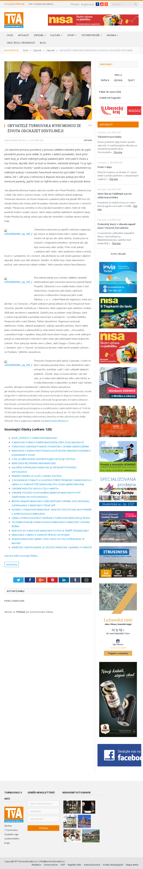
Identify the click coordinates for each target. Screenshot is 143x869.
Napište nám (74, 864)
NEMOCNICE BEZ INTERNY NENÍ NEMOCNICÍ (34, 463)
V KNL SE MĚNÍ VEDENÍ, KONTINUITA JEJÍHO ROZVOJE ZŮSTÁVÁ (43, 459)
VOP (63, 864)
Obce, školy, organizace (21, 42)
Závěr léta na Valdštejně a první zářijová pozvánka (114, 195)
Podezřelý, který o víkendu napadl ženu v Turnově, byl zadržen (116, 226)
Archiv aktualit (118, 253)
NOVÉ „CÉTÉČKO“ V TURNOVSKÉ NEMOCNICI (34, 438)
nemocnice (11, 564)
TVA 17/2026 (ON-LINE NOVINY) (42, 4)
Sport (70, 35)
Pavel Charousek (14, 600)
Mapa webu (132, 864)
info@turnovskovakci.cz (52, 861)
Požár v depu (104, 167)
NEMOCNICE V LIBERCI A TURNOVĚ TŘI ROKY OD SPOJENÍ (40, 534)
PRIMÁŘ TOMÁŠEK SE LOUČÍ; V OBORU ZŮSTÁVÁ (36, 476)
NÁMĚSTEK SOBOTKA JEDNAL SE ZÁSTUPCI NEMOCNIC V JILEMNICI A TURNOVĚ (52, 547)
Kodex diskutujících (113, 864)
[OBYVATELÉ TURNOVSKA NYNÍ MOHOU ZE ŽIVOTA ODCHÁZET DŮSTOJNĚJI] (48, 91)
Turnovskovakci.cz (28, 861)
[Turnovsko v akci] (13, 19)
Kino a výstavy (118, 75)
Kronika (111, 35)
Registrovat (87, 4)
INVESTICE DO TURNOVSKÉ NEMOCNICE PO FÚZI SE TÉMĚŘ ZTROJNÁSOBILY (50, 530)
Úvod (10, 35)
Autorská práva (92, 864)
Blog (43, 42)
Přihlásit (74, 4)
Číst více (118, 152)
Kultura (55, 35)
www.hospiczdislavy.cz (56, 420)
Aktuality (23, 35)
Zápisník (38, 35)
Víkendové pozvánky (109, 136)
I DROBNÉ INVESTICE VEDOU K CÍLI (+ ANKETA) (35, 488)
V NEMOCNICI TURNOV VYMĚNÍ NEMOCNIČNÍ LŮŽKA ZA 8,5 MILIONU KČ (48, 442)
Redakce (36, 864)
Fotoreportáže (91, 35)
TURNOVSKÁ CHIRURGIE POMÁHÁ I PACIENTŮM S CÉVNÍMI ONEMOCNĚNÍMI (50, 446)
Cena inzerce (51, 864)
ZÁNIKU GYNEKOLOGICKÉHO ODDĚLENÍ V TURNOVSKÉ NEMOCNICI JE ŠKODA (51, 517)
